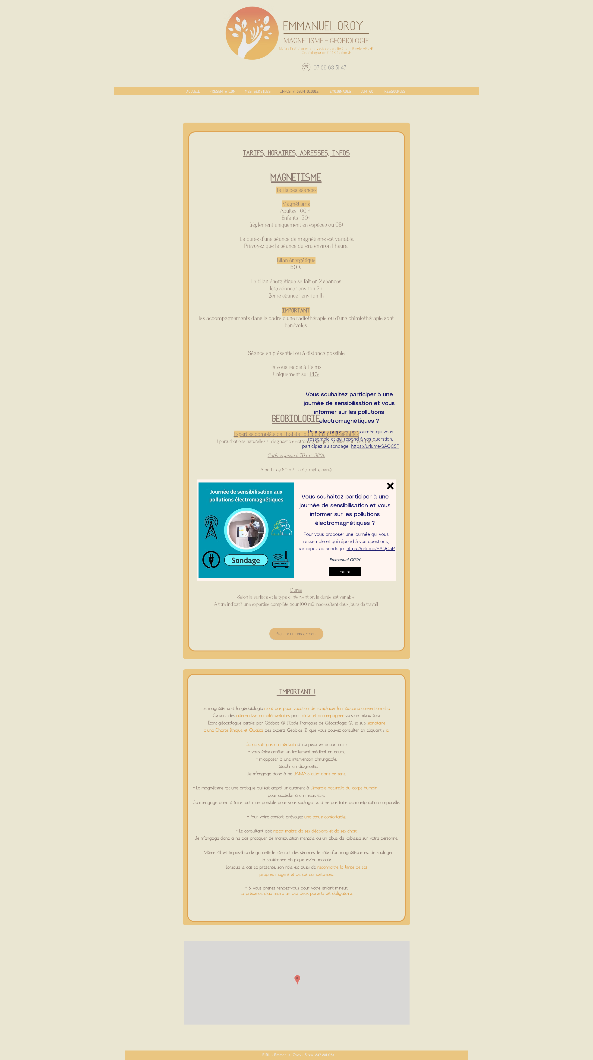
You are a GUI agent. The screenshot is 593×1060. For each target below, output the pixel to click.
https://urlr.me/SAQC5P (375, 446)
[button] (390, 485)
